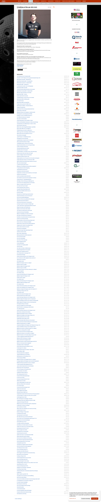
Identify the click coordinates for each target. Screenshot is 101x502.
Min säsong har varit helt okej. (22, 483)
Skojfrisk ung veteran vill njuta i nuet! (23, 156)
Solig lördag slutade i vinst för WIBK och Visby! (25, 120)
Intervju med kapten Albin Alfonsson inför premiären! (26, 320)
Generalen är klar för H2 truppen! (22, 149)
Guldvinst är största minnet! (21, 231)
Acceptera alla (94, 498)
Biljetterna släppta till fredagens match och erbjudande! (26, 298)
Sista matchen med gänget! (21, 135)
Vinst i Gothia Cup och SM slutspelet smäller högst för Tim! (27, 418)
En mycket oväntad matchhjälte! (22, 482)
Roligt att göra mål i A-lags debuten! (23, 367)
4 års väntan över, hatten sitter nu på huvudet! (24, 210)
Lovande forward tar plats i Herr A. (22, 164)
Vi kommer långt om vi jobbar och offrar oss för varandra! (26, 395)
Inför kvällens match (20, 279)
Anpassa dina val (72, 498)
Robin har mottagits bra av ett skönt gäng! (24, 305)
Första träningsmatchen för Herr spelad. (23, 249)
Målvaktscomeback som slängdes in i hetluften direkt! (26, 112)
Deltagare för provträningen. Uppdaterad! (24, 467)
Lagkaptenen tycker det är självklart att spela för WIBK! (26, 400)
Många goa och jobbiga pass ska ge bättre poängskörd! (26, 166)
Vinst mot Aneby (19, 246)
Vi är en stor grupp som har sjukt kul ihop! (24, 369)
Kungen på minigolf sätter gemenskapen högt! (25, 230)
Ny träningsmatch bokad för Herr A (23, 428)
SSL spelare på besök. (20, 308)
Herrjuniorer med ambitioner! (21, 174)
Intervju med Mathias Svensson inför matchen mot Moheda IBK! (27, 300)
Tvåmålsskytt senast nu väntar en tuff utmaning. (25, 143)
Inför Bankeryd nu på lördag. (21, 493)
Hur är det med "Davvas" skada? (22, 185)
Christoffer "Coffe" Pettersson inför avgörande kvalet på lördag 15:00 (28, 77)
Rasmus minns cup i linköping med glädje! (24, 221)
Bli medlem (25, 1)
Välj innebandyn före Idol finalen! (22, 415)
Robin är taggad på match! (21, 241)
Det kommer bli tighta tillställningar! (23, 197)
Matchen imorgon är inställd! (21, 264)
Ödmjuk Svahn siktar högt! (21, 388)
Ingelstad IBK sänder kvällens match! (23, 318)
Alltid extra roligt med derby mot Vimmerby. (24, 92)
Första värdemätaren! (20, 243)
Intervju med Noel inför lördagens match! (24, 339)
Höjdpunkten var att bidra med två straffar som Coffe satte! (27, 172)
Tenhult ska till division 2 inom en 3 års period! (24, 195)
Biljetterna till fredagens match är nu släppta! (24, 313)
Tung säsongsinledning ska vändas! (23, 148)
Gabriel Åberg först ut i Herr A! (22, 464)
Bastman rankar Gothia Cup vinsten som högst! (25, 153)
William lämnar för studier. (21, 380)
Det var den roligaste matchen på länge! (23, 485)
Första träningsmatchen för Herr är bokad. (24, 457)
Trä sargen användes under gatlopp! (23, 423)
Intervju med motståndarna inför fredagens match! (25, 287)
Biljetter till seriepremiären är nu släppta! (23, 323)
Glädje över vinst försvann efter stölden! (23, 208)
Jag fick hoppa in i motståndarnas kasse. (24, 136)
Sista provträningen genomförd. (22, 459)
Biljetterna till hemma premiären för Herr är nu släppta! (26, 362)
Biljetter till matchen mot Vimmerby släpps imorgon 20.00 (26, 334)
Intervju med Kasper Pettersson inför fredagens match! (26, 297)
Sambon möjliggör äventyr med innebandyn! (24, 154)
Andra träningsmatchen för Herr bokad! (23, 441)
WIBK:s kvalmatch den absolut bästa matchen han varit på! (27, 161)
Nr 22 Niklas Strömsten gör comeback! (23, 117)
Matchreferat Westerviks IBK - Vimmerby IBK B (24, 81)
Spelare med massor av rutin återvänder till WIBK (25, 434)
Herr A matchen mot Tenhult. (21, 406)
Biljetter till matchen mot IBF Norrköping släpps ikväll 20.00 (27, 341)
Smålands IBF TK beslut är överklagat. (23, 405)
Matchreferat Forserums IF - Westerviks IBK (24, 82)
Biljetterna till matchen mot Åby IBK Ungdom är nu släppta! (26, 328)
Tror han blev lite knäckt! (21, 488)
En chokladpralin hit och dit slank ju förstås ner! (25, 480)
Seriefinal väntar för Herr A (21, 410)
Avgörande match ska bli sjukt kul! (22, 200)
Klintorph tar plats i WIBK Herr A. (22, 392)
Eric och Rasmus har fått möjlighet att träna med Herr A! (26, 257)
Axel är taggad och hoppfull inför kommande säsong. (26, 452)
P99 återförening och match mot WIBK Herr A (24, 130)
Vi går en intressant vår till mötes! (22, 146)
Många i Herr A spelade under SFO (22, 251)
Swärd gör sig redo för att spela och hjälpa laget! (25, 203)
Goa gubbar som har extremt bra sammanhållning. (25, 475)
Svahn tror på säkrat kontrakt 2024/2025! (24, 176)
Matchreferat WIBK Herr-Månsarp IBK (23, 99)
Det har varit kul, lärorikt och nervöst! (23, 226)
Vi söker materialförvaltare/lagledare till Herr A (24, 364)
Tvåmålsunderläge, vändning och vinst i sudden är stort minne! (27, 462)
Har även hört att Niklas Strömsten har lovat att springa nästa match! (28, 478)
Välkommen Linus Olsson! (21, 259)
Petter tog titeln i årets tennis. (22, 125)
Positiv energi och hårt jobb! (21, 110)
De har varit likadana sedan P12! (22, 449)
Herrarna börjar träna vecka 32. (22, 433)
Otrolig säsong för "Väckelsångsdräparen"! (24, 179)
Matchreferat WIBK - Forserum (22, 94)
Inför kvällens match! (20, 261)
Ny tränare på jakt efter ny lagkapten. (23, 352)
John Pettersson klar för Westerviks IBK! (23, 76)
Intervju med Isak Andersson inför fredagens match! (25, 256)
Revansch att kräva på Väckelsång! (23, 212)
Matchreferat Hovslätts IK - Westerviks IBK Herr (25, 105)
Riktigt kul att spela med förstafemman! (23, 207)
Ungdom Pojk (43, 1)
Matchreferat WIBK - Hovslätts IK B (22, 84)
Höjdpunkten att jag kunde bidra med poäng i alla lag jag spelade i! (28, 393)
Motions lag (57, 1)
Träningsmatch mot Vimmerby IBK (22, 431)
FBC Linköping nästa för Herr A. (22, 374)
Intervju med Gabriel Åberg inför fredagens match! (25, 274)
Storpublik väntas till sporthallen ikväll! (23, 189)
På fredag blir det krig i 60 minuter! (22, 303)
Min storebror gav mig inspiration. (22, 454)
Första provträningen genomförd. (22, 465)
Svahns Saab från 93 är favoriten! (22, 95)
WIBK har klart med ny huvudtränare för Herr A (24, 133)
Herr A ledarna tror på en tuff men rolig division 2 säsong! (26, 177)
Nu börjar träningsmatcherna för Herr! (23, 379)
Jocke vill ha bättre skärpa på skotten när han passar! (26, 89)
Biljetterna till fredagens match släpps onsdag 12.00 (25, 315)
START (20, 1)
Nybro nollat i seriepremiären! (22, 233)
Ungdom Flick (36, 1)
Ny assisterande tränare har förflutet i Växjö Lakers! (25, 349)
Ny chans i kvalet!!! (20, 192)
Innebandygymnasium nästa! (22, 397)
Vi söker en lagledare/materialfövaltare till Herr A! (25, 336)
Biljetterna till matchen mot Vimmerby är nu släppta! (25, 333)
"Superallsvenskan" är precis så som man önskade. (25, 97)
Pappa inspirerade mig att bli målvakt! (23, 436)
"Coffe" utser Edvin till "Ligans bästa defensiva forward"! (26, 205)
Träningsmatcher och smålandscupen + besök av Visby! (26, 123)
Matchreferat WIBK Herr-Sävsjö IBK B (23, 102)
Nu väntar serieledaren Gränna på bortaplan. (24, 490)
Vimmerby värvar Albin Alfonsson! (22, 451)
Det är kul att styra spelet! (21, 236)
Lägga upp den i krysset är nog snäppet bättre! (25, 225)
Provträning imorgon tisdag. (21, 469)
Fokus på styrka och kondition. (22, 370)
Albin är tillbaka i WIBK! (21, 351)
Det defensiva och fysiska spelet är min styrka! (25, 424)
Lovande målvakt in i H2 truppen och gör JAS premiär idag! (27, 151)
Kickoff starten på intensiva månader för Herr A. (25, 346)
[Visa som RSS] (53, 7)
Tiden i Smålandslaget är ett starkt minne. (24, 382)
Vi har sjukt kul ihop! (20, 100)
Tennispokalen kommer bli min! (22, 169)
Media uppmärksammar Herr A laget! (23, 316)
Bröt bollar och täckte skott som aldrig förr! (24, 215)
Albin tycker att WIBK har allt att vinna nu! (23, 190)
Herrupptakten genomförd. (21, 442)
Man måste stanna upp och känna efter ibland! (24, 416)
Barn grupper (50, 1)
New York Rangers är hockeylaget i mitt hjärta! (24, 398)
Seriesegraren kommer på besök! (22, 138)
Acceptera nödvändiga (86, 498)
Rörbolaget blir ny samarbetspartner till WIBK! (24, 113)
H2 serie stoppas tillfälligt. (21, 357)
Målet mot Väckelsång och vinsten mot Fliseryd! (25, 213)
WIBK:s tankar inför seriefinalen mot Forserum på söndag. (26, 408)
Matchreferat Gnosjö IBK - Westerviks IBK (24, 79)
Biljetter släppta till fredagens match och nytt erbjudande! (26, 302)
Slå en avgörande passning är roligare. (23, 141)
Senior (30, 1)
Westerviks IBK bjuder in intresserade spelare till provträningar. (27, 470)
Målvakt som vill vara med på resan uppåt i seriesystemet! (26, 403)
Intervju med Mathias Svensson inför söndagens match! (26, 326)
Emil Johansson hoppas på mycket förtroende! (25, 439)
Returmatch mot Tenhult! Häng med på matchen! (25, 194)
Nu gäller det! (19, 472)
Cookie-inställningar (18, 498)
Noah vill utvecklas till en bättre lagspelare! (24, 446)
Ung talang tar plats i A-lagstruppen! (23, 344)
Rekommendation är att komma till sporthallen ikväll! (25, 220)
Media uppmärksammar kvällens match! (23, 295)
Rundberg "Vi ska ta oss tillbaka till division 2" (24, 115)
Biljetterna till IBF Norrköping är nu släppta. (24, 338)
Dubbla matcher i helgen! (21, 277)
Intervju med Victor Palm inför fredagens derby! (25, 331)
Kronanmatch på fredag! (21, 254)
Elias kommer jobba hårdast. (22, 477)
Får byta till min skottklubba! (21, 228)
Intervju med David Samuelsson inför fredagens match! (26, 285)
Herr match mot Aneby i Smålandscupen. (24, 248)
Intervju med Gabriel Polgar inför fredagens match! (25, 280)
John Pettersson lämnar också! (22, 447)
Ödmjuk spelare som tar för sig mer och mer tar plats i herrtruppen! (28, 158)
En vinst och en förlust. (20, 377)
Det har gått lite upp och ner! (21, 421)
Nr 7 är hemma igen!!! (20, 385)
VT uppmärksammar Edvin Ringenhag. (23, 167)
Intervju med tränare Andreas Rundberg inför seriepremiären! (27, 321)
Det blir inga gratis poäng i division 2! (23, 187)
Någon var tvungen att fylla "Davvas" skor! (24, 184)
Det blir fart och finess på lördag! (22, 218)
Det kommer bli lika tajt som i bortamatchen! (24, 202)
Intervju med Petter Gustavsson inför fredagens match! (26, 310)
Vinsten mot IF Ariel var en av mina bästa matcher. (25, 426)
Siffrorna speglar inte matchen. (22, 429)
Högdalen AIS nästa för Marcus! (22, 372)
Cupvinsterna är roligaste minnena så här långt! (25, 444)
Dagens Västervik (20, 66)
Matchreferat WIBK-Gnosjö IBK (22, 87)
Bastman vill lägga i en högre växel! (23, 411)
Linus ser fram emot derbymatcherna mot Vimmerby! (26, 182)
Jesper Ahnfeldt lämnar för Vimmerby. (23, 354)
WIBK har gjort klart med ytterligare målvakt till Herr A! (26, 131)
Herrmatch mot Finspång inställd (22, 244)
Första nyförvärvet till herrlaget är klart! (23, 387)
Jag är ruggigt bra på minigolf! (22, 390)
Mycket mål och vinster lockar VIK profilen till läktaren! (26, 223)
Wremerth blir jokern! (20, 487)
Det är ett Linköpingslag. (21, 238)
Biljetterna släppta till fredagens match (23, 282)
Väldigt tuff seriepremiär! (21, 107)
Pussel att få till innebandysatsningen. (23, 375)
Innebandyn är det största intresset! (23, 171)
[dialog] (84, 495)
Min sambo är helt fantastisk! (22, 118)
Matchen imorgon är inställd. (21, 267)
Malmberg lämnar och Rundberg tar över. (24, 356)
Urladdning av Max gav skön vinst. (27, 7)
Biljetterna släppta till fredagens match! (23, 266)
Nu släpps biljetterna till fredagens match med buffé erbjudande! (28, 361)
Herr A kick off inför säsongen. (22, 239)
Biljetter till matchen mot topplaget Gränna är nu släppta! (26, 359)
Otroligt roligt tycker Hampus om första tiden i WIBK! (25, 159)
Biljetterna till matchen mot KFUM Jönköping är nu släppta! (27, 269)
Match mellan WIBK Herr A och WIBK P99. (24, 128)
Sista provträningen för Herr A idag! (23, 460)
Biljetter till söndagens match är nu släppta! (24, 262)
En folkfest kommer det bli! (21, 413)
